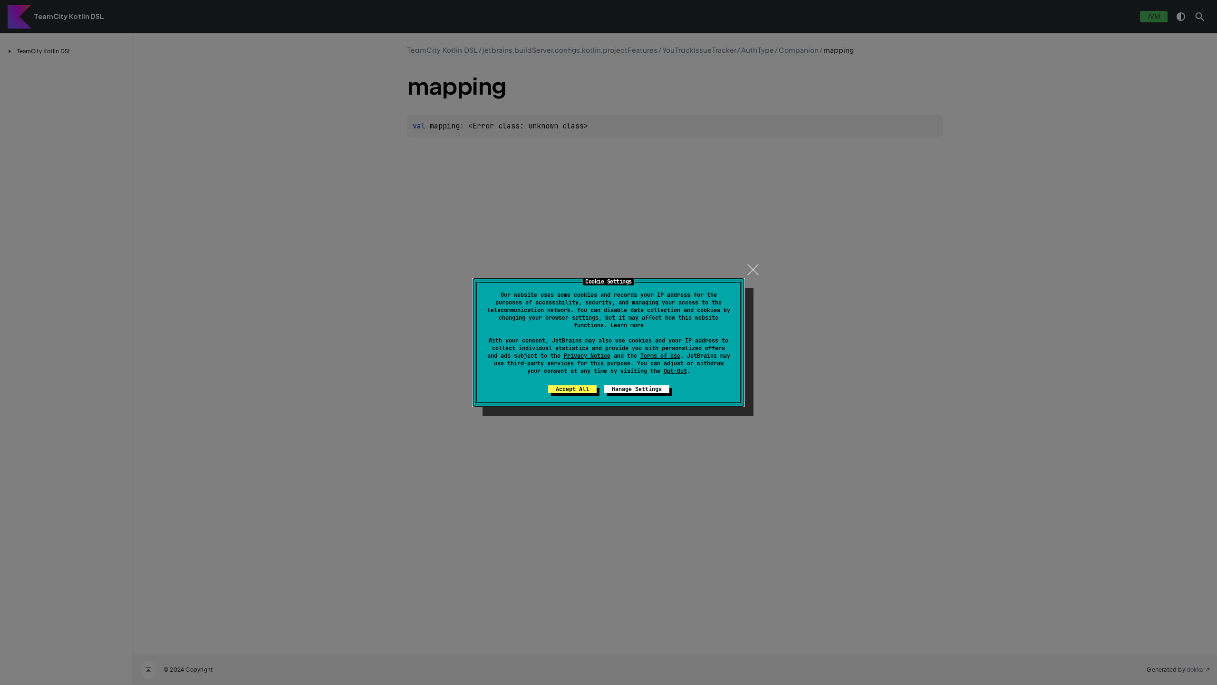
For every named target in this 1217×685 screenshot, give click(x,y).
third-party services (540, 363)
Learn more (627, 325)
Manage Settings (637, 389)
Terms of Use (660, 356)
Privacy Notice (587, 356)
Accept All (572, 389)
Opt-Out (675, 371)
